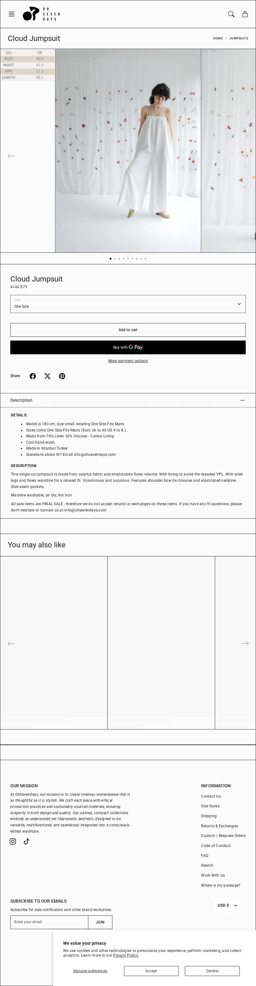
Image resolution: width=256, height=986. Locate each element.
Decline (212, 971)
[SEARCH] (231, 14)
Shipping (209, 816)
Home (218, 38)
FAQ (204, 856)
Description (21, 400)
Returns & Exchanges (219, 826)
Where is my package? (220, 885)
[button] (13, 14)
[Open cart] (245, 14)
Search (207, 865)
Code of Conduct (216, 846)
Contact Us (211, 796)
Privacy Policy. (126, 955)
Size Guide (210, 806)
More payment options (128, 361)
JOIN (100, 922)
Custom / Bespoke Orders (223, 836)
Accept (151, 971)
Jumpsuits (239, 38)
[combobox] (223, 905)
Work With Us (213, 875)
